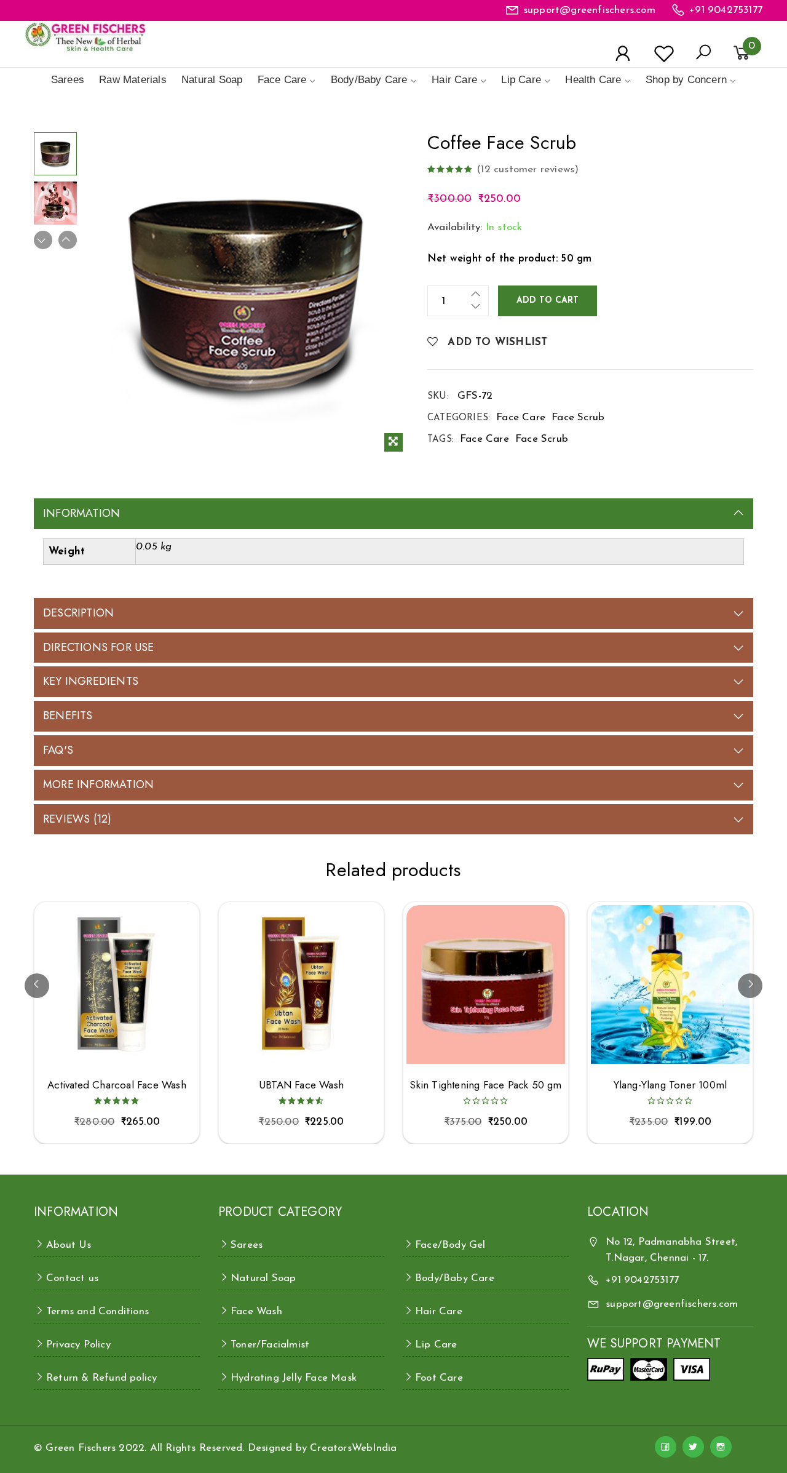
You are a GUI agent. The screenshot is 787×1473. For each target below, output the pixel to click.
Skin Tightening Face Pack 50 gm (485, 1085)
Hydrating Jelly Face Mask (294, 1378)
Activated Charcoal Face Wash (116, 1085)
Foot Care (439, 1378)
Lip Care (521, 80)
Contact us (72, 1278)
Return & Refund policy (101, 1378)
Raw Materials (133, 80)
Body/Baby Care (369, 80)
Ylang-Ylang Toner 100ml (670, 1085)
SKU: (438, 396)
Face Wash (256, 1311)
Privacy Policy (78, 1344)
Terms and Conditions (97, 1311)
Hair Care (454, 80)
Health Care (593, 80)
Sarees (67, 80)
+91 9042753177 (725, 10)
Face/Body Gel (450, 1245)
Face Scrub (578, 417)
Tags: (440, 439)
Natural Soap (211, 80)
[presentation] (37, 985)
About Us (69, 1245)
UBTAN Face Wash (301, 1085)
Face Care (282, 80)
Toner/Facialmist (270, 1344)
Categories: (458, 418)
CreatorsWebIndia (353, 1448)
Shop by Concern (686, 80)
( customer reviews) (528, 169)
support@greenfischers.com (589, 10)
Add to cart (547, 300)
